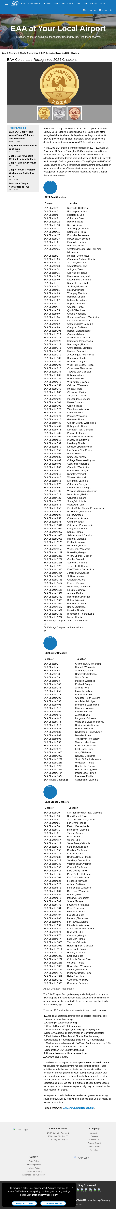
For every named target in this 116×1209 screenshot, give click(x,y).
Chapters (13, 53)
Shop (85, 4)
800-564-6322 (79, 1200)
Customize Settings (53, 1203)
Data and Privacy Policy (45, 1195)
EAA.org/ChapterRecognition (78, 1108)
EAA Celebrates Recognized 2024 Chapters (60, 53)
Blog (103, 4)
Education (59, 4)
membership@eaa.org (99, 1200)
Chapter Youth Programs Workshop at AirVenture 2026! (22, 173)
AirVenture (34, 4)
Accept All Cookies (24, 1203)
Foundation (73, 4)
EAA (23, 4)
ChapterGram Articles (29, 53)
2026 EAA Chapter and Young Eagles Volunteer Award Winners (22, 135)
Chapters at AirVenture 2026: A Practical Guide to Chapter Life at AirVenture (22, 159)
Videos (94, 4)
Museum (47, 4)
